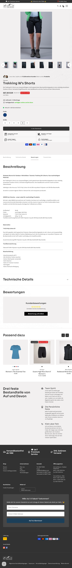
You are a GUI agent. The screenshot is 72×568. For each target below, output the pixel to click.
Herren (5, 469)
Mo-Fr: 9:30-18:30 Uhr (59, 470)
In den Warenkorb (36, 128)
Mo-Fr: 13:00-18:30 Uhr (59, 479)
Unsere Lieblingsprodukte (9, 470)
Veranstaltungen (24, 472)
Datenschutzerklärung (54, 563)
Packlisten (22, 470)
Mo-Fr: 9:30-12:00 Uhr (59, 477)
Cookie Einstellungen (8, 487)
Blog (21, 469)
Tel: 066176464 (41, 467)
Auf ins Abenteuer (35, 521)
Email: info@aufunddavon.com (43, 469)
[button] (63, 6)
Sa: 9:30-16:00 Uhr (58, 472)
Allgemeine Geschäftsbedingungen (18, 563)
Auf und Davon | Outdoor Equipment (60, 467)
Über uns (22, 467)
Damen (5, 467)
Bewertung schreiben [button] (36, 314)
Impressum (31, 563)
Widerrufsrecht (65, 563)
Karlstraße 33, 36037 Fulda (44, 472)
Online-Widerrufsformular (26, 489)
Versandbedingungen (41, 563)
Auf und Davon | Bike (58, 476)
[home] (30, 6)
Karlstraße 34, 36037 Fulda (44, 474)
